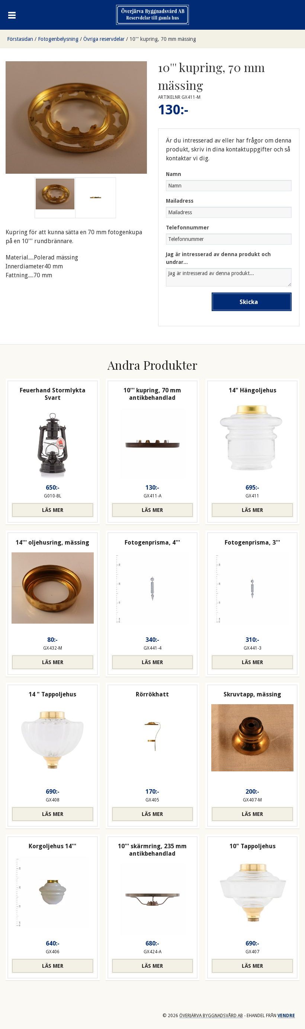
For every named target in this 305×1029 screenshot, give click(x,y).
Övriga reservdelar (104, 39)
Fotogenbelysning (58, 39)
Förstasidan (20, 39)
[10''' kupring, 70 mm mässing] (95, 198)
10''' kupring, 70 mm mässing (162, 39)
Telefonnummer (187, 228)
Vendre (286, 1015)
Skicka (249, 302)
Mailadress (179, 201)
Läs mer (52, 510)
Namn (173, 174)
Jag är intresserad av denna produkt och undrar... (218, 258)
